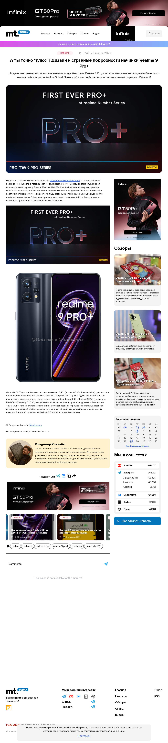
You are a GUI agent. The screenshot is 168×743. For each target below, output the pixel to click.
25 (125, 427)
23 (131, 441)
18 (144, 437)
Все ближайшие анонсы (137, 446)
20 (156, 437)
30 (156, 427)
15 (125, 437)
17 (137, 437)
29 (149, 427)
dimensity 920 (93, 546)
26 (131, 427)
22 (125, 441)
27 (137, 427)
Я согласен (84, 736)
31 (119, 431)
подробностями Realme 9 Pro (65, 180)
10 (137, 434)
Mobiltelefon (36, 425)
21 (119, 441)
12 (150, 434)
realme (15, 546)
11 (144, 434)
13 (156, 434)
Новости (65, 53)
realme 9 (27, 546)
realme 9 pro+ (60, 546)
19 (150, 437)
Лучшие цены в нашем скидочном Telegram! (84, 44)
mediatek (77, 546)
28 (143, 427)
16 (131, 437)
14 (119, 437)
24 (118, 427)
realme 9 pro (43, 546)
